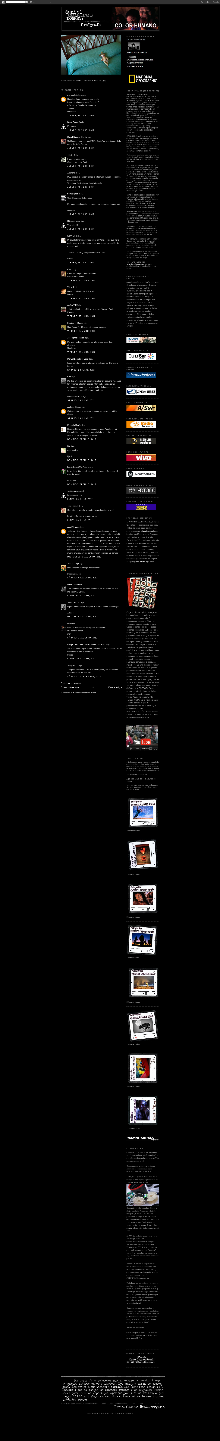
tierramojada (72, 194)
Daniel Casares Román (77, 137)
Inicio (93, 687)
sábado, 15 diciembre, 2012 (84, 677)
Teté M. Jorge (73, 563)
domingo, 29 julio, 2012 (81, 439)
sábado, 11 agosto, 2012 (82, 638)
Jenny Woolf (72, 665)
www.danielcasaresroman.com (138, 264)
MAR (69, 623)
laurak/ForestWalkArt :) (77, 467)
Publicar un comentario (71, 683)
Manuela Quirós (74, 425)
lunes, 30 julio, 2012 (80, 499)
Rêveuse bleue (73, 221)
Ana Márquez (73, 527)
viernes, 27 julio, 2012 (81, 280)
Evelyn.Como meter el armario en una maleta (87, 644)
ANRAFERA (72, 305)
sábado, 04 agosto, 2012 (82, 578)
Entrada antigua (115, 687)
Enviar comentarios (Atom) (84, 693)
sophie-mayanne (74, 491)
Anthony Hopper (74, 407)
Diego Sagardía (74, 122)
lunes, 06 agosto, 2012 (81, 596)
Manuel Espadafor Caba (77, 359)
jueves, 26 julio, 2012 (80, 115)
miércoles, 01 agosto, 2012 (84, 557)
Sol (68, 446)
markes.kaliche (74, 95)
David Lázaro (73, 585)
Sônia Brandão (73, 602)
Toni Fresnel (72, 506)
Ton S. (70, 155)
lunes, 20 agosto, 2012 (81, 659)
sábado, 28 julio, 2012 (81, 370)
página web (148, 531)
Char (69, 377)
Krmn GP (71, 236)
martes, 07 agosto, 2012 (82, 617)
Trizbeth (70, 287)
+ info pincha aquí (142, 562)
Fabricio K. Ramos (75, 323)
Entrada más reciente (70, 687)
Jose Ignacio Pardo (75, 338)
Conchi (70, 269)
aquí (153, 562)
